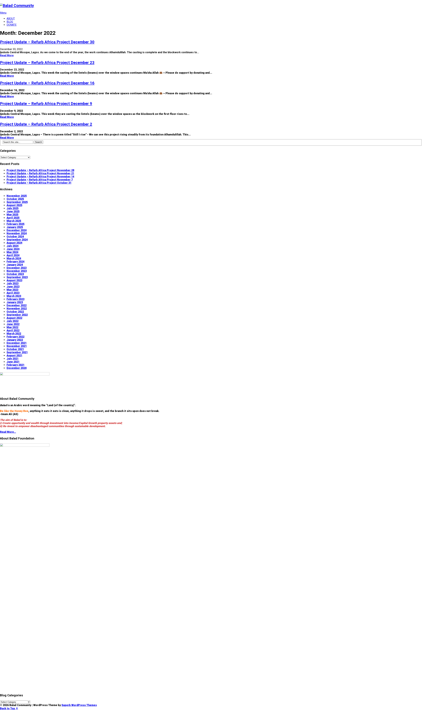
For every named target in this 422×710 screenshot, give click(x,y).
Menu (3, 12)
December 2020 (17, 368)
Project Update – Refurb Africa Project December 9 (46, 103)
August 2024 (14, 242)
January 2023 (15, 302)
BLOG (10, 21)
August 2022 (14, 317)
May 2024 (12, 252)
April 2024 (13, 255)
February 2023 (15, 299)
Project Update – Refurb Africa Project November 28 (40, 170)
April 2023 (13, 292)
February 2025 (15, 224)
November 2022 (17, 308)
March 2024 (14, 258)
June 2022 (13, 324)
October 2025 (15, 199)
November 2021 (17, 346)
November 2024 (17, 233)
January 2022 (15, 339)
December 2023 (17, 267)
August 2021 (14, 355)
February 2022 (15, 336)
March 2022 (14, 333)
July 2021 (12, 358)
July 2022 (12, 321)
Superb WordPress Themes (79, 705)
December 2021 (17, 343)
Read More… (8, 432)
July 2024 (12, 245)
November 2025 (17, 195)
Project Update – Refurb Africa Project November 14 (40, 176)
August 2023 (14, 280)
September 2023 (17, 277)
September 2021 (17, 352)
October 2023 (15, 274)
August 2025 (14, 205)
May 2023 (12, 289)
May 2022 (12, 327)
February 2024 (15, 261)
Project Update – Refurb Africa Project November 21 (40, 173)
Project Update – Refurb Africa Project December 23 (47, 62)
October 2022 (15, 311)
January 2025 (15, 227)
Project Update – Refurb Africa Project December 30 (47, 42)
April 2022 (13, 330)
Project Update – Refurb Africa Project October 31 (39, 182)
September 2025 (17, 202)
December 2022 (17, 305)
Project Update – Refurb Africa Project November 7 (40, 179)
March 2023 (14, 296)
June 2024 (13, 249)
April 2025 (13, 217)
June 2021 (13, 361)
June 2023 (13, 286)
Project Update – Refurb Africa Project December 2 (46, 124)
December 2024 (17, 230)
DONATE (11, 24)
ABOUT (11, 18)
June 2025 (13, 211)
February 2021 (15, 364)
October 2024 (15, 236)
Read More (7, 55)
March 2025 (14, 220)
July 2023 (12, 283)
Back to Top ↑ (9, 708)
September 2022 (17, 314)
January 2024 (15, 264)
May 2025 (12, 214)
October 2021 (15, 349)
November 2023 (17, 271)
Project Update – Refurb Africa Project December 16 (47, 83)
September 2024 (17, 239)
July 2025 (12, 208)
